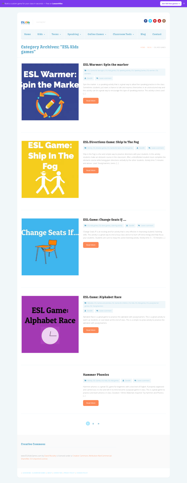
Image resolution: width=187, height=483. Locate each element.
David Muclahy (50, 456)
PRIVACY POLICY (69, 473)
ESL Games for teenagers (96, 70)
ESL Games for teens (114, 148)
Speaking (73, 34)
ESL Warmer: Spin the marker (106, 65)
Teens (55, 34)
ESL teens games (104, 225)
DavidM (89, 78)
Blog (143, 34)
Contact (156, 34)
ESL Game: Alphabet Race (102, 297)
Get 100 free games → (171, 4)
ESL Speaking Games (138, 70)
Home (27, 34)
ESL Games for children (120, 303)
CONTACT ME (58, 473)
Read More (90, 100)
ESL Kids (131, 303)
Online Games (96, 34)
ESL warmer (151, 70)
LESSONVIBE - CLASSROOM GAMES (34, 473)
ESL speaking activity (124, 70)
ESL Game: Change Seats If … (104, 220)
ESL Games (97, 380)
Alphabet (90, 303)
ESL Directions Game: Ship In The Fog (111, 142)
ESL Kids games (110, 70)
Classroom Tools (122, 34)
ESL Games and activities (102, 303)
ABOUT (49, 473)
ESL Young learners (96, 306)
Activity (89, 148)
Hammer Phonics (96, 375)
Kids (40, 34)
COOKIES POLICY (82, 473)
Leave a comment (105, 78)
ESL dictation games (99, 148)
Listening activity (116, 225)
